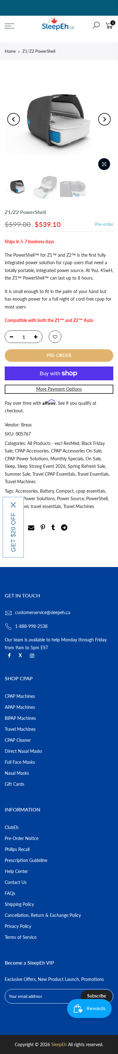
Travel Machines (20, 481)
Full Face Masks (20, 762)
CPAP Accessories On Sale (76, 450)
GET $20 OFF (13, 532)
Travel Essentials (93, 474)
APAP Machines (20, 707)
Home (10, 51)
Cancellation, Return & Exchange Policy (43, 915)
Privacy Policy (18, 926)
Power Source (70, 498)
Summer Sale (17, 474)
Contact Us (15, 882)
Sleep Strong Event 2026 (41, 466)
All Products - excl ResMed (53, 443)
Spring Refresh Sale (86, 466)
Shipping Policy (19, 904)
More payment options (59, 389)
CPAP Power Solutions (26, 458)
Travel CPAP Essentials (53, 474)
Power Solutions (39, 498)
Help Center (16, 871)
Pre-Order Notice (21, 838)
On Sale (93, 458)
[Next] (104, 119)
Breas (26, 424)
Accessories (26, 491)
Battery (47, 491)
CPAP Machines (20, 696)
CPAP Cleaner (18, 740)
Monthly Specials (66, 458)
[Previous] (13, 119)
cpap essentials (90, 491)
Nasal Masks (17, 773)
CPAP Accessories (32, 450)
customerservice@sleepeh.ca (42, 612)
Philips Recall (17, 849)
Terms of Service (21, 937)
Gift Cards (14, 784)
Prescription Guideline (26, 860)
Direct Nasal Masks (23, 751)
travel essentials (46, 506)
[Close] (13, 504)
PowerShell (97, 498)
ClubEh (12, 827)
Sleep (10, 466)
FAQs (10, 893)
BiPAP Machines (20, 718)
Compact (65, 491)
